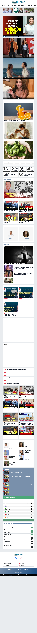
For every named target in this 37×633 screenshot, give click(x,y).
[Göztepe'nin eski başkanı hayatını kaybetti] (26, 390)
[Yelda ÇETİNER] (21, 457)
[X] (17, 558)
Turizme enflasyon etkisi (13, 463)
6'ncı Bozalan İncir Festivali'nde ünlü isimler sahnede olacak (8, 169)
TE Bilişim (20, 572)
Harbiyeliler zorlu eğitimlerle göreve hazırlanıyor (11, 175)
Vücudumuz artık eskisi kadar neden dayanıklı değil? (28, 451)
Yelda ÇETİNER (27, 459)
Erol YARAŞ (11, 238)
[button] (33, 27)
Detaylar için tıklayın (18, 520)
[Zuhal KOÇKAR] (6, 457)
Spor (12, 5)
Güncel (5, 5)
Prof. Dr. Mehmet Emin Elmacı (13, 453)
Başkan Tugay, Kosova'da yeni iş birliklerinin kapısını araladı (24, 169)
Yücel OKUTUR (11, 464)
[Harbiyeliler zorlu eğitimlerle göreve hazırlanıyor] (10, 390)
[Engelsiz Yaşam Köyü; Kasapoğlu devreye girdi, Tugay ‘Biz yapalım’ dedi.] (26, 403)
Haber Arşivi (22, 565)
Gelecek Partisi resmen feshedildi (13, 383)
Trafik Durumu (22, 561)
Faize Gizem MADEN (28, 453)
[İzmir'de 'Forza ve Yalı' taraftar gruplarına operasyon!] (10, 430)
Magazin (22, 5)
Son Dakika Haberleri (7, 565)
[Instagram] (19, 558)
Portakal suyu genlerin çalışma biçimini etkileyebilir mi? (16, 369)
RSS (10, 569)
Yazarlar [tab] (5, 225)
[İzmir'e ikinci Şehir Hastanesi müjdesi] (10, 403)
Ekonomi (15, 5)
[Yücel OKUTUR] (6, 463)
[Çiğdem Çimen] (26, 234)
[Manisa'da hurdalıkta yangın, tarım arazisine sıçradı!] (10, 417)
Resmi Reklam (33, 5)
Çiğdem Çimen (26, 238)
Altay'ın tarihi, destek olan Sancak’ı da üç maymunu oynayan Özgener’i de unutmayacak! (11, 228)
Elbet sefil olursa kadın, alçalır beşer (13, 451)
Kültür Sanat (28, 5)
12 (32, 36)
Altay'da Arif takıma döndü (32, 169)
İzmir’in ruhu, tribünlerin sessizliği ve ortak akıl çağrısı (26, 228)
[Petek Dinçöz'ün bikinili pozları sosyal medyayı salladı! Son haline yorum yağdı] (8, 274)
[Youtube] (21, 558)
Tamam (17, 575)
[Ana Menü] (3, 2)
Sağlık (19, 5)
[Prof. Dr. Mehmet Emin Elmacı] (6, 452)
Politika (8, 5)
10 (27, 36)
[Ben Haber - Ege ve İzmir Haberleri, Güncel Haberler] (18, 2)
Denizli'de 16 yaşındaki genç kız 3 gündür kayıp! (16, 169)
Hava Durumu (6, 561)
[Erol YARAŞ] (11, 234)
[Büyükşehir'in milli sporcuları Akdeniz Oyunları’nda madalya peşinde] (26, 430)
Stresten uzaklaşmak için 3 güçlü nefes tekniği (29, 457)
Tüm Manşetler (22, 563)
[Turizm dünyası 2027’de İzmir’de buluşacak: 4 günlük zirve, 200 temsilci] (26, 417)
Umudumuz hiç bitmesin (12, 457)
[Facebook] (16, 558)
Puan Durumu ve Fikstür (7, 563)
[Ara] (33, 2)
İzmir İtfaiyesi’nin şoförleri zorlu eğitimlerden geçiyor (27, 175)
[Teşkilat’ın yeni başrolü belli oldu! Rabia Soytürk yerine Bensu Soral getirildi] (8, 280)
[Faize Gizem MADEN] (21, 452)
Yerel (2, 5)
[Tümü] (4, 288)
